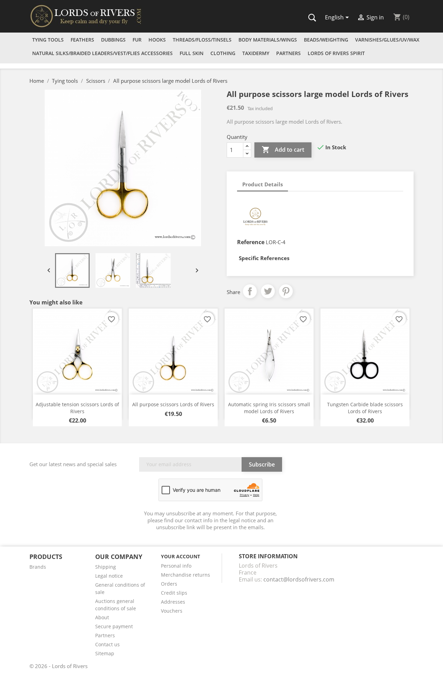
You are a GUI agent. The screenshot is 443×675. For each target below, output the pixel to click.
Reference (250, 242)
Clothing (222, 53)
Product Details (262, 184)
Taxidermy (255, 53)
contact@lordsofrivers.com (298, 579)
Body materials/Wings (267, 39)
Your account (180, 556)
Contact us (107, 644)
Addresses (173, 601)
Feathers (82, 39)
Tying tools (48, 39)
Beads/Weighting (326, 39)
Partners (288, 53)
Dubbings (113, 39)
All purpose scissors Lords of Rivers (173, 404)
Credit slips (174, 592)
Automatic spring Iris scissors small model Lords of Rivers (269, 408)
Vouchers (171, 610)
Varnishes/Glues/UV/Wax (387, 39)
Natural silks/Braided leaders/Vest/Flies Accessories (102, 53)
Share (250, 291)
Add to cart (283, 149)
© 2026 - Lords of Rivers (58, 666)
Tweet (268, 291)
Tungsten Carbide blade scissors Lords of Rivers (365, 408)
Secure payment (114, 626)
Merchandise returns (185, 574)
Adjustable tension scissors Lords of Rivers (77, 408)
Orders (169, 583)
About (102, 617)
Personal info (176, 565)
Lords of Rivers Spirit (336, 53)
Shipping (105, 566)
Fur (137, 39)
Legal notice (109, 575)
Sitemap (104, 653)
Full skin (192, 53)
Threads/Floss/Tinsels (202, 39)
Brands (37, 566)
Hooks (157, 39)
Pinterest (286, 291)
